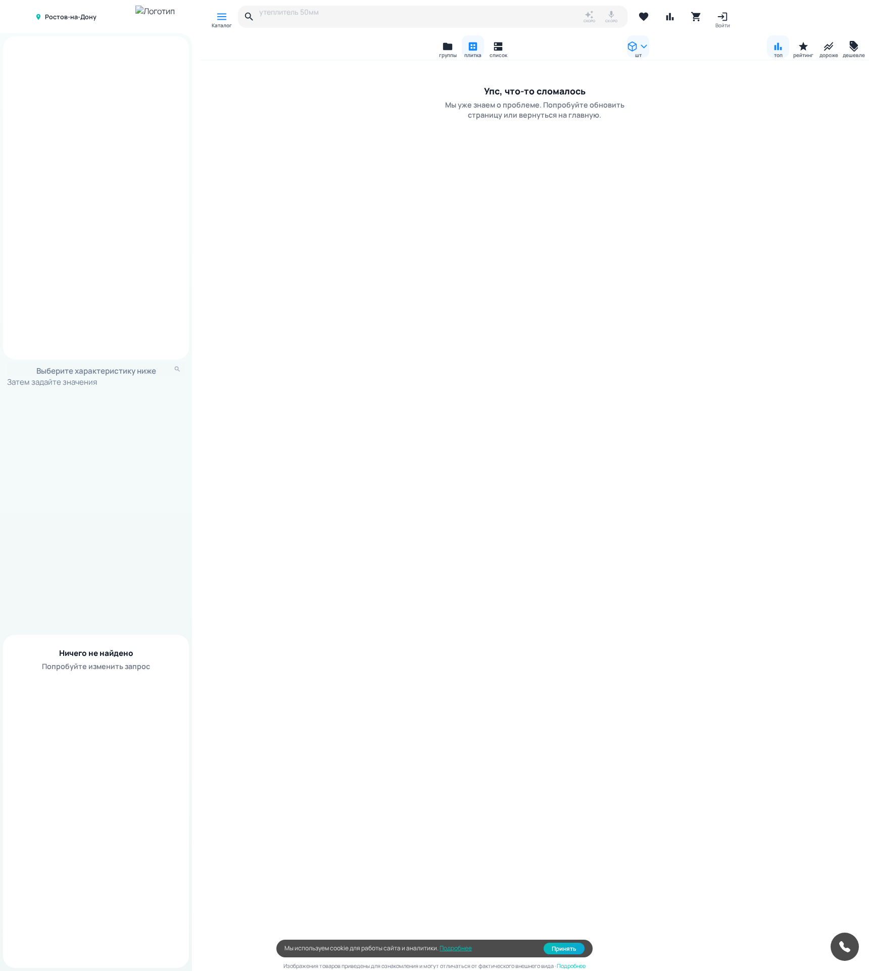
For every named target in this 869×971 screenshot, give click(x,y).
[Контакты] (845, 947)
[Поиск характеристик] (177, 369)
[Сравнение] (670, 17)
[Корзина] (696, 17)
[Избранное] (644, 17)
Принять (564, 948)
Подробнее (456, 948)
